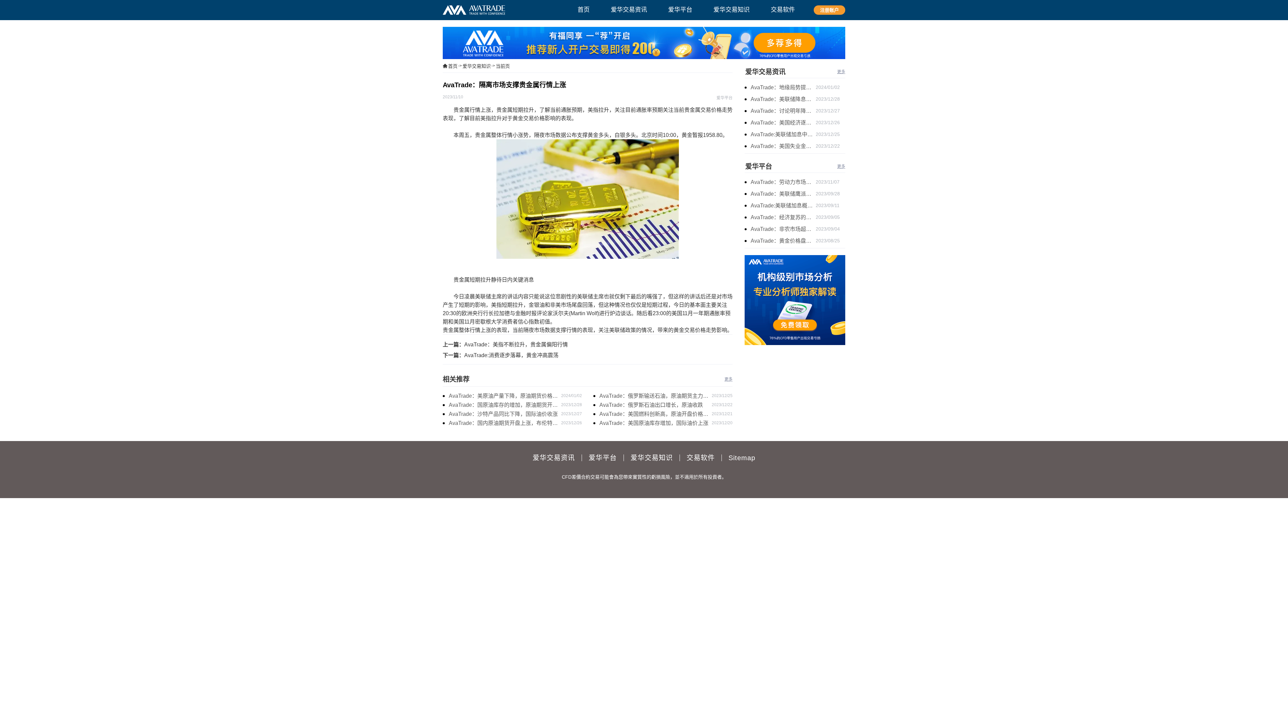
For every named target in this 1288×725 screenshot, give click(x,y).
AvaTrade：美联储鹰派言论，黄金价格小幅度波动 (783, 194)
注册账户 (829, 10)
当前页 (503, 66)
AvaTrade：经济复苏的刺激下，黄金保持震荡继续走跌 (783, 217)
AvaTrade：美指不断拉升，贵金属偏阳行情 (516, 344)
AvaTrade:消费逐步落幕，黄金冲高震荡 (511, 355)
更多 (728, 379)
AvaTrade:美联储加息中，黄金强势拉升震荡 (783, 134)
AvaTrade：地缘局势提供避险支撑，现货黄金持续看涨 (783, 87)
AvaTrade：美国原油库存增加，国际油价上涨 (653, 423)
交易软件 (701, 458)
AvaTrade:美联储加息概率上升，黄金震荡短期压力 (783, 205)
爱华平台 (758, 166)
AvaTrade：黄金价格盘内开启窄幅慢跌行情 (783, 241)
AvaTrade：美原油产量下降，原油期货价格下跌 (503, 396)
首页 (453, 66)
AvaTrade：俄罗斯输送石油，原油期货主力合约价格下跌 (653, 396)
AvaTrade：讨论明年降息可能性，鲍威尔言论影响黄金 (783, 111)
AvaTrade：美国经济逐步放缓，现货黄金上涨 (783, 123)
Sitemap (742, 458)
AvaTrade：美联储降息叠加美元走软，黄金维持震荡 (783, 99)
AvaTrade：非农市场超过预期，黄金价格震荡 (783, 229)
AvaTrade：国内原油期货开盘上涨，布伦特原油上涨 (503, 424)
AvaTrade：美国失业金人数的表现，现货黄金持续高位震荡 (783, 146)
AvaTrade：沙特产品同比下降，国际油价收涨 (503, 414)
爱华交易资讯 (765, 72)
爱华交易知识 (477, 66)
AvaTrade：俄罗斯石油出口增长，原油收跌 (651, 405)
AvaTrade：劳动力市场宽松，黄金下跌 (783, 182)
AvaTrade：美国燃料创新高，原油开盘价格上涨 (653, 415)
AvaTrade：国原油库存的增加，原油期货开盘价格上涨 (503, 405)
